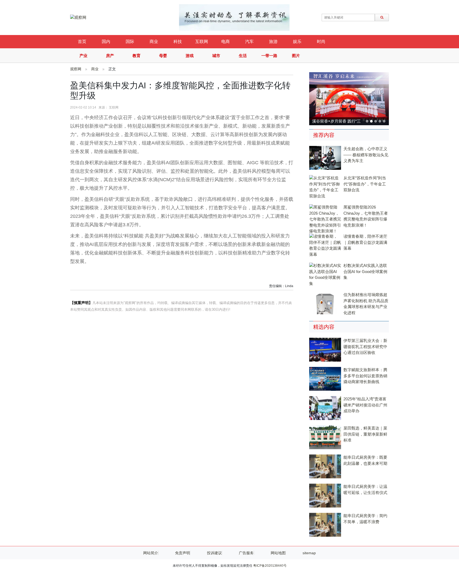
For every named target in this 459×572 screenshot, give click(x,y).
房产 (110, 55)
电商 (225, 41)
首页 (82, 41)
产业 (83, 55)
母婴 (163, 55)
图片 (296, 55)
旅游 (273, 41)
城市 (216, 55)
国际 (130, 41)
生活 (243, 55)
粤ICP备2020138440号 (270, 565)
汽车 (249, 41)
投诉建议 (214, 553)
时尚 (321, 41)
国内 (106, 41)
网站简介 (150, 553)
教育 (137, 55)
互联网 (201, 41)
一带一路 (269, 55)
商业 (154, 41)
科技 (177, 41)
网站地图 (278, 553)
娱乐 (297, 41)
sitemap (309, 553)
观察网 (75, 69)
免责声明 (182, 553)
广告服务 (246, 553)
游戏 (190, 55)
